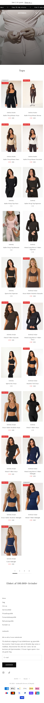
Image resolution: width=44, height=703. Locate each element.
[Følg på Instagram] (3, 672)
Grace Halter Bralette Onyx (11, 427)
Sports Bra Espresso (11, 293)
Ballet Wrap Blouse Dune (11, 159)
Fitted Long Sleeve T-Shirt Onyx (32, 338)
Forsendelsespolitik (9, 617)
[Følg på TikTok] (9, 672)
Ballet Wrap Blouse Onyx (11, 115)
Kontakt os (6, 625)
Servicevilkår (6, 610)
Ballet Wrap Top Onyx (11, 203)
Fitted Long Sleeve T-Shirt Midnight (32, 472)
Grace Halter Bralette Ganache (33, 293)
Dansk (26, 679)
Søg (3, 602)
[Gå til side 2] (29, 570)
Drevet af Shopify (28, 683)
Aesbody (11, 200)
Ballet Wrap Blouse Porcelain (32, 159)
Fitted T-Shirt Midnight (32, 517)
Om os (4, 606)
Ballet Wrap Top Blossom (11, 247)
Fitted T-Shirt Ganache (11, 337)
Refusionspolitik (8, 621)
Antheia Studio (11, 112)
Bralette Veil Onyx (33, 383)
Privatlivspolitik (7, 613)
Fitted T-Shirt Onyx (33, 427)
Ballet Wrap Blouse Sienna (32, 115)
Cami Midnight (11, 561)
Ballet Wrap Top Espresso (33, 203)
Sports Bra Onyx (11, 383)
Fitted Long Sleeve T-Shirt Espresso (32, 248)
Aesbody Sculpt (32, 290)
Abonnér (9, 665)
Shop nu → (28, 2)
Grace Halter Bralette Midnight (11, 517)
